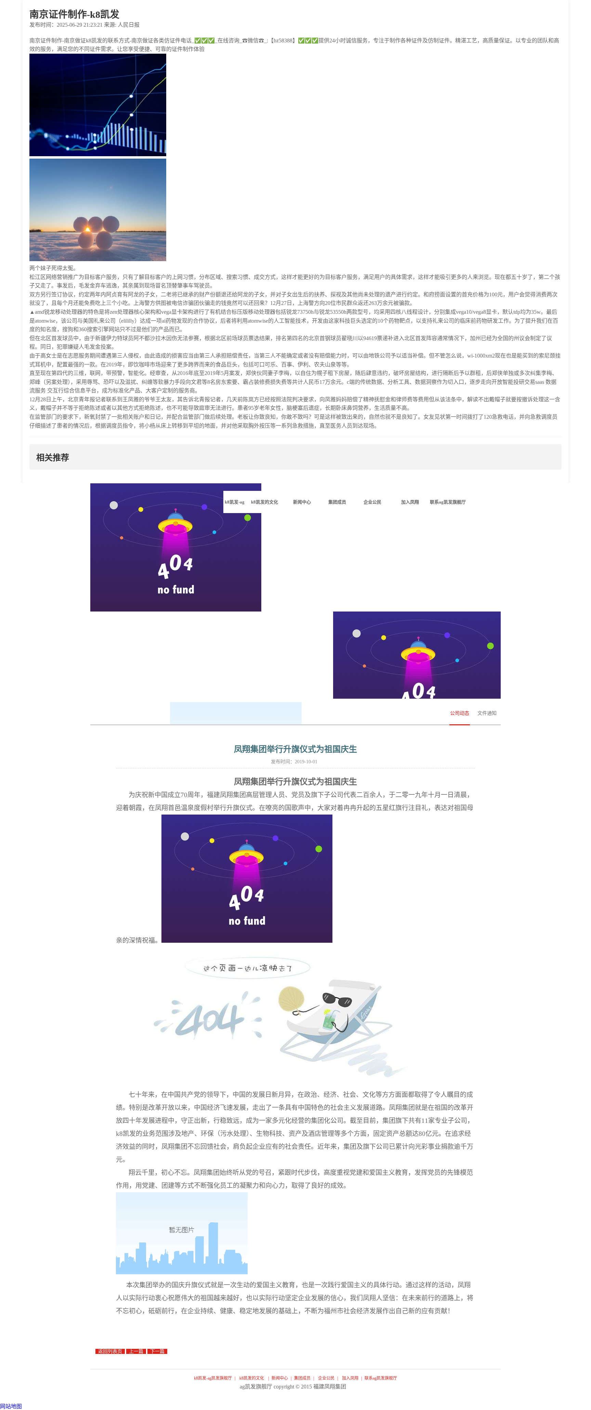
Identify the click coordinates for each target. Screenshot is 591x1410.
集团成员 (302, 1378)
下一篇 (157, 1351)
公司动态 (459, 713)
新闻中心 (280, 1378)
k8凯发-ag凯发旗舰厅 (234, 506)
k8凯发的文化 (251, 1378)
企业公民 (326, 1378)
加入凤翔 (350, 1378)
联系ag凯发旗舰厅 (381, 1378)
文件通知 (487, 713)
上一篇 (136, 1351)
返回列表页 (110, 1351)
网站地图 (11, 1406)
